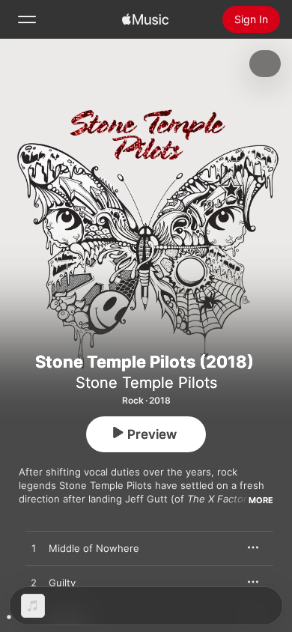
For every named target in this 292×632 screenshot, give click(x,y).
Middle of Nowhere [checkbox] (94, 548)
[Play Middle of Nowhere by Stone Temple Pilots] (34, 549)
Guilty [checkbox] (62, 583)
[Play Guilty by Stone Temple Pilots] (34, 583)
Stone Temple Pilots (146, 383)
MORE (261, 500)
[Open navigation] (26, 19)
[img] (145, 19)
